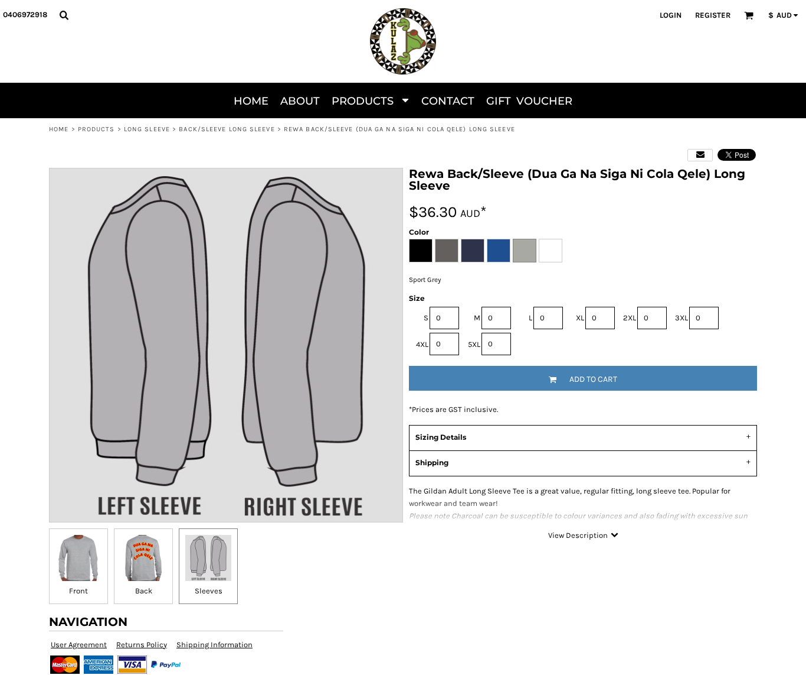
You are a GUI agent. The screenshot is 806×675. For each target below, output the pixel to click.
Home (58, 129)
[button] (63, 15)
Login (671, 15)
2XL (629, 317)
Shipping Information (214, 644)
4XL (422, 344)
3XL (681, 317)
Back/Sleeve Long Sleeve (226, 129)
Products (96, 129)
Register (712, 15)
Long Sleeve (147, 129)
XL (580, 317)
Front (78, 590)
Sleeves (208, 590)
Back (143, 590)
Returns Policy (141, 644)
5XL (474, 344)
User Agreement (79, 644)
